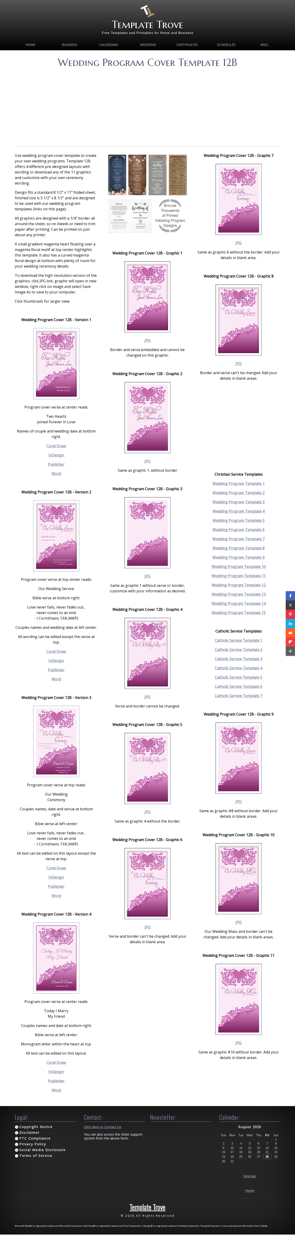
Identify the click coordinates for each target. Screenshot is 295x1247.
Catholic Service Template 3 (238, 658)
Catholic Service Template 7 (238, 695)
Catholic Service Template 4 (238, 668)
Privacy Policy (32, 1144)
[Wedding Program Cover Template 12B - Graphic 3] (147, 567)
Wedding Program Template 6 (238, 529)
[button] (290, 595)
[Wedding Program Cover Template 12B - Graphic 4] (147, 687)
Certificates (187, 44)
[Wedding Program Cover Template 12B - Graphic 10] (238, 913)
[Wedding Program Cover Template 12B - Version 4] (56, 992)
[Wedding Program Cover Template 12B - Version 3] (56, 775)
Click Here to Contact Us (102, 1127)
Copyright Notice (36, 1127)
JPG (147, 340)
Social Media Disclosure (42, 1150)
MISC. (264, 44)
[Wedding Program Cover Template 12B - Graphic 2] (147, 451)
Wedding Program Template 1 (238, 483)
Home (30, 44)
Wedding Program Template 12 (239, 585)
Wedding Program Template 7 (238, 538)
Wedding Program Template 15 (239, 612)
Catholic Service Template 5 (238, 677)
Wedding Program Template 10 (239, 566)
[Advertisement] (147, 106)
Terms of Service (35, 1155)
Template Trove (147, 24)
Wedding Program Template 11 (239, 575)
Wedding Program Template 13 (239, 594)
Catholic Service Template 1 (238, 640)
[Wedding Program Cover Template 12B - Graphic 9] (238, 792)
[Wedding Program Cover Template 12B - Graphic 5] (147, 802)
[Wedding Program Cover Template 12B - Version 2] (56, 570)
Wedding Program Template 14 (239, 603)
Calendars (108, 44)
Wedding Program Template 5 (238, 520)
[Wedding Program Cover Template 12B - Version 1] (56, 397)
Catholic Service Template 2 (238, 649)
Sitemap (249, 1176)
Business (69, 44)
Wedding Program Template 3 (238, 501)
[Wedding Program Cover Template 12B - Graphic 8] (238, 354)
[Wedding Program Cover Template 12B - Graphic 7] (238, 233)
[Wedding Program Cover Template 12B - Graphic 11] (238, 1033)
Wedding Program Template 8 (238, 548)
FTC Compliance (35, 1138)
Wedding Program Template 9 (238, 557)
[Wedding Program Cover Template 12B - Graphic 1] (147, 331)
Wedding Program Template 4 (238, 511)
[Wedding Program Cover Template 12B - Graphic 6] (147, 917)
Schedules (226, 44)
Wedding (148, 44)
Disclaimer (29, 1132)
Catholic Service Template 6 (238, 686)
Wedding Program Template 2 (238, 492)
